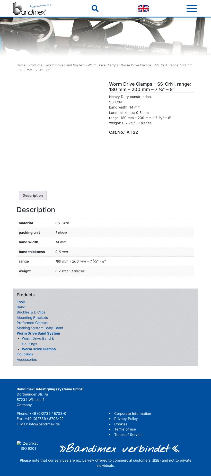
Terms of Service (128, 435)
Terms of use (125, 429)
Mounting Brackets (32, 318)
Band (21, 307)
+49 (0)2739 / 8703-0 (47, 413)
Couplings (25, 354)
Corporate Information (132, 413)
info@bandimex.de (44, 424)
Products (35, 65)
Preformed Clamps (32, 323)
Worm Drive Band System (65, 65)
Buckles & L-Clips (31, 312)
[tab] (33, 195)
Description (33, 195)
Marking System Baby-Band (40, 328)
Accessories (27, 359)
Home (21, 65)
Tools (21, 302)
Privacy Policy (126, 419)
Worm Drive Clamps (103, 65)
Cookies (120, 424)
